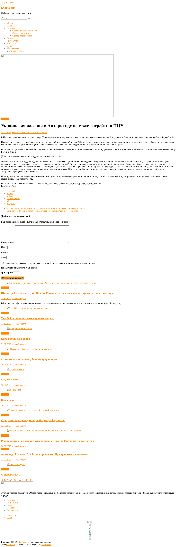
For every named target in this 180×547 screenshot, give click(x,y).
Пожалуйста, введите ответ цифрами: (19, 268)
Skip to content (7, 2)
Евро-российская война (15, 338)
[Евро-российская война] (19, 328)
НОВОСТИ (12, 502)
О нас (9, 46)
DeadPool (26, 480)
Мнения (10, 23)
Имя (4, 247)
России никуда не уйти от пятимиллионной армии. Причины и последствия (47, 440)
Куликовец (8, 7)
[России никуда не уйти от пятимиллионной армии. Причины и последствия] (45, 430)
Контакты (11, 43)
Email (4, 252)
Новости (11, 25)
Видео (10, 38)
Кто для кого (9, 400)
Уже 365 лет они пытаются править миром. (27, 318)
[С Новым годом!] (16, 464)
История (11, 28)
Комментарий (7, 242)
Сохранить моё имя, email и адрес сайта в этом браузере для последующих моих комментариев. (50, 263)
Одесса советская (20, 33)
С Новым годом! (11, 474)
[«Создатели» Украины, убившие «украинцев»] (30, 349)
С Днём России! (10, 379)
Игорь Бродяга (19, 298)
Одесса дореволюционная (24, 30)
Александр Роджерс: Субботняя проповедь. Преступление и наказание (44, 454)
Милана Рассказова (21, 132)
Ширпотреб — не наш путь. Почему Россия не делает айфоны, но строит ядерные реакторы (57, 293)
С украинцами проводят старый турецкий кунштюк (33, 420)
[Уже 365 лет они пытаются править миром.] (28, 308)
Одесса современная (22, 36)
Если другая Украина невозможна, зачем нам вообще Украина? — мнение (44, 211)
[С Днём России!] (15, 369)
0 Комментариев (39, 132)
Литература (12, 41)
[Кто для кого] (14, 390)
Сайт (3, 257)
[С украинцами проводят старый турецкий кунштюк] (33, 410)
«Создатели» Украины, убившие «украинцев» (29, 359)
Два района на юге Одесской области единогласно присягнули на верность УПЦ (47, 208)
